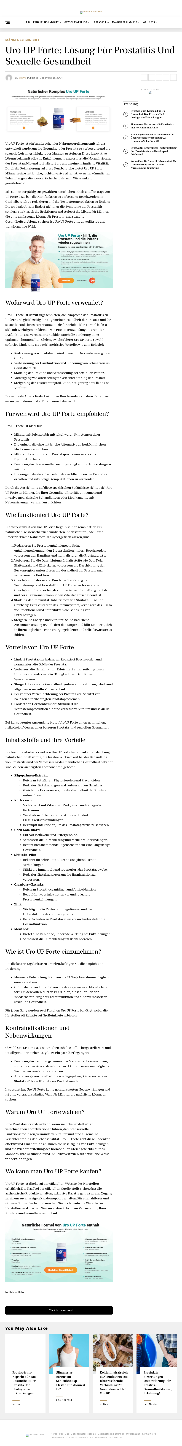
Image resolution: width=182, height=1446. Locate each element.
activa (22, 77)
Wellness (149, 22)
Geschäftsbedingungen (111, 1433)
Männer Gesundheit (124, 22)
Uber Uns (64, 1433)
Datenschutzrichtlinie (83, 1433)
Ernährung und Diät (46, 22)
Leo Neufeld (64, 1400)
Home (54, 1433)
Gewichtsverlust (75, 22)
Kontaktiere (149, 1433)
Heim (27, 22)
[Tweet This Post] (151, 77)
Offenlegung (133, 1433)
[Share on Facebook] (144, 77)
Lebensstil (99, 22)
